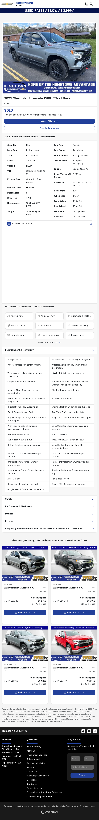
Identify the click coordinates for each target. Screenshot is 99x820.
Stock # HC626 (59, 664)
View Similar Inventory (49, 128)
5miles (43, 592)
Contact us (32, 772)
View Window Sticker (22, 224)
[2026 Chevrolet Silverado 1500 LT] (25, 563)
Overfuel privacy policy (38, 776)
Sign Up (82, 775)
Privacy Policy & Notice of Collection (44, 792)
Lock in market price (26, 612)
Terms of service (34, 788)
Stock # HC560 (10, 664)
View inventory (34, 747)
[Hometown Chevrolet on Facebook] (82, 731)
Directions (32, 780)
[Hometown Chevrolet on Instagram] (94, 731)
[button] (86, 4)
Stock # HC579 (9, 585)
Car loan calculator (36, 763)
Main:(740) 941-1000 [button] (12, 757)
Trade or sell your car (37, 755)
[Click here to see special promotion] (49, 11)
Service (30, 768)
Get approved (33, 759)
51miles (91, 592)
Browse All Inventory (49, 121)
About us (31, 751)
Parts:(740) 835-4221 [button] (12, 764)
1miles (43, 672)
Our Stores (32, 784)
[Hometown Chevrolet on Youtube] (88, 731)
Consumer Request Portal (39, 797)
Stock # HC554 (59, 585)
